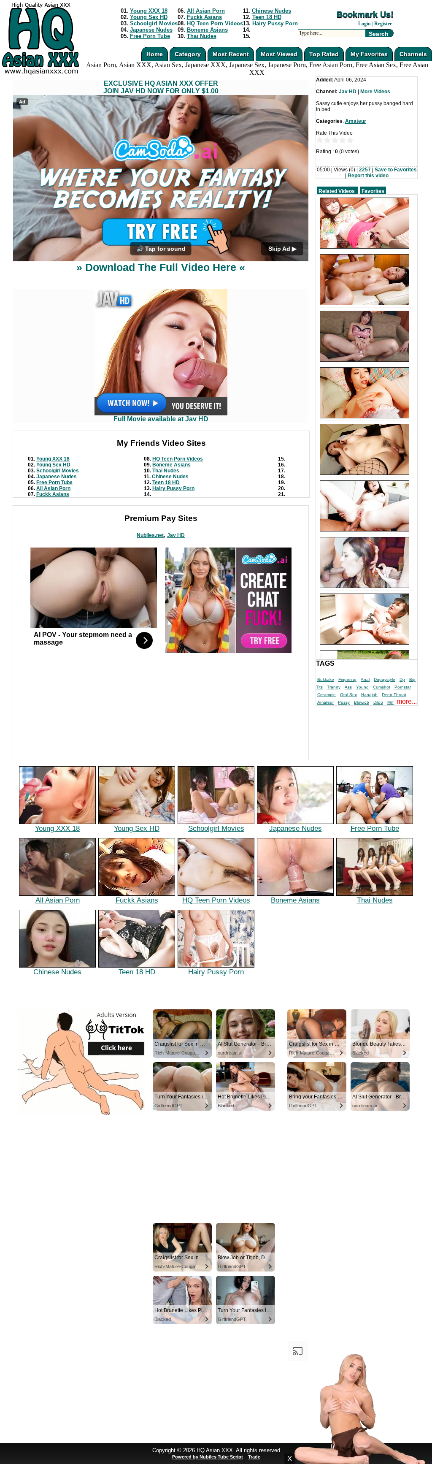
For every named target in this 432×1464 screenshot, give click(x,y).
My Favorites (369, 54)
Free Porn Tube (150, 36)
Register (383, 24)
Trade (254, 1456)
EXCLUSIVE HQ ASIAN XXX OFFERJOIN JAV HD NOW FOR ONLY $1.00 (161, 87)
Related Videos (337, 191)
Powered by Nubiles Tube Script (207, 1456)
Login (364, 24)
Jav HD (176, 535)
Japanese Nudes (151, 30)
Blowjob (361, 702)
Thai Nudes (201, 36)
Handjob (369, 694)
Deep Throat (394, 694)
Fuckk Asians (204, 17)
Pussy (344, 702)
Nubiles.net (150, 535)
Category (188, 54)
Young (362, 687)
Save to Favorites (396, 170)
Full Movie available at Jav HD (160, 419)
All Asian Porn (206, 11)
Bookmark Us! (365, 14)
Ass (348, 687)
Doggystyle (384, 679)
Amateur (355, 121)
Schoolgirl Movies (154, 23)
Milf (390, 702)
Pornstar (402, 687)
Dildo (378, 702)
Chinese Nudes (271, 11)
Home (154, 54)
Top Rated (324, 54)
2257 (365, 170)
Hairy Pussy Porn (275, 23)
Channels (413, 54)
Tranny (333, 687)
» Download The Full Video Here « (160, 267)
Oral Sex (348, 694)
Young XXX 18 (148, 11)
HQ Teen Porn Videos (215, 23)
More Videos (375, 92)
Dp (402, 679)
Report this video (368, 176)
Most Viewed (279, 54)
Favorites (373, 191)
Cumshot (381, 687)
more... (407, 701)
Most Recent (231, 54)
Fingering (347, 679)
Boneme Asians (207, 30)
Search (379, 33)
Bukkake (325, 679)
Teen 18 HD (266, 17)
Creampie (326, 694)
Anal (365, 679)
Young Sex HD (148, 17)
